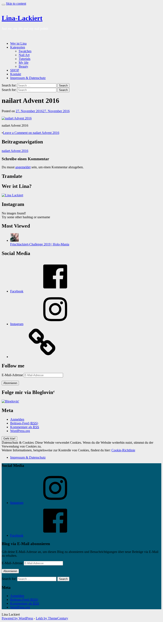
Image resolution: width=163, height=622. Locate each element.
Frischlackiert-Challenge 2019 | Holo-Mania (39, 244)
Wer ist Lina (18, 43)
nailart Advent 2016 (15, 151)
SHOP (14, 70)
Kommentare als (24, 427)
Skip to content (16, 3)
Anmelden (17, 419)
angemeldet (23, 167)
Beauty (23, 66)
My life (23, 62)
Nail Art (24, 55)
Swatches (25, 51)
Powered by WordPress (17, 618)
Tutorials (24, 59)
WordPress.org (20, 431)
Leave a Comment (31, 133)
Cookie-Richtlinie (123, 450)
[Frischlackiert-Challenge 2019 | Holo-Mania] (14, 240)
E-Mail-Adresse (13, 375)
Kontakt (15, 74)
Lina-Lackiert (22, 18)
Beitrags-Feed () (24, 423)
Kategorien (17, 47)
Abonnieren (10, 383)
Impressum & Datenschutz (28, 78)
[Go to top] (3, 4)
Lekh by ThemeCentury (52, 618)
